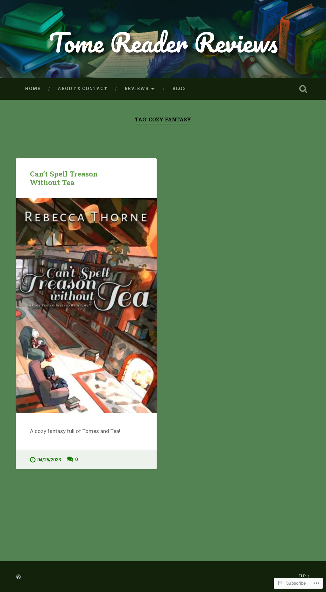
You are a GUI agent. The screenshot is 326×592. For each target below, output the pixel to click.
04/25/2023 (49, 460)
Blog (179, 88)
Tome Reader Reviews (163, 42)
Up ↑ (304, 575)
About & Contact (82, 88)
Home (32, 88)
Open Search (303, 89)
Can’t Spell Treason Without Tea (64, 178)
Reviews (136, 88)
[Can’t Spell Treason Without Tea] (86, 305)
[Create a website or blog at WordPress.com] (18, 577)
